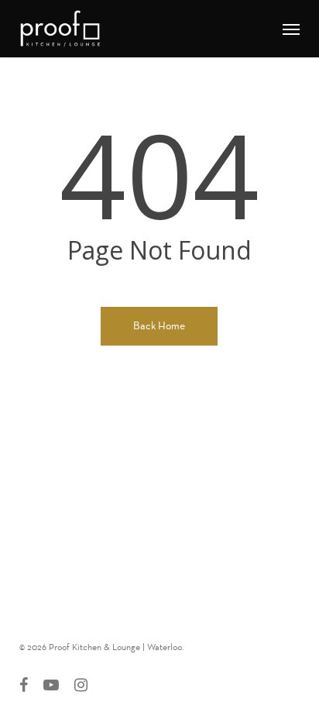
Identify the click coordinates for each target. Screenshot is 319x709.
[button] (291, 28)
